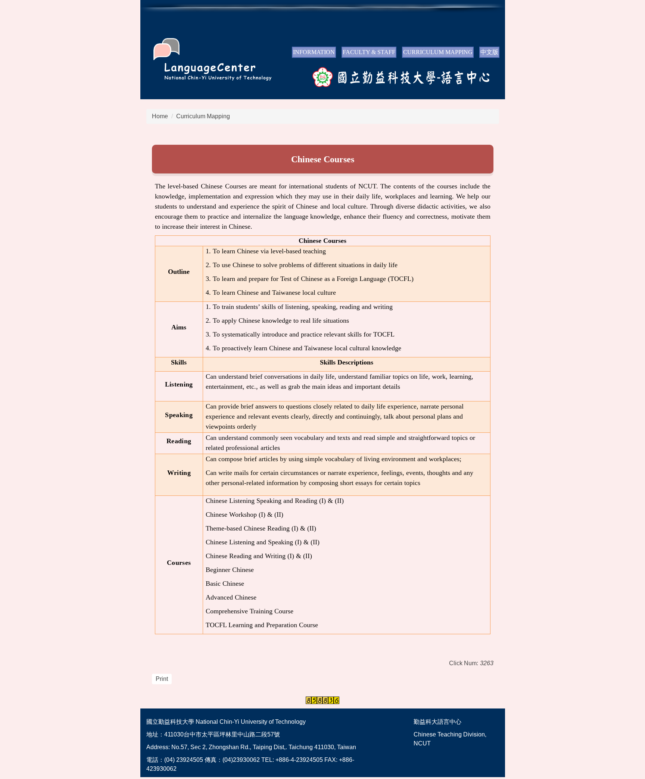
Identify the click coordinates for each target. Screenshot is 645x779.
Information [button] (314, 52)
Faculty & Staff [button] (369, 52)
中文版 (489, 52)
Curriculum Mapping (203, 116)
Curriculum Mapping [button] (438, 52)
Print (162, 679)
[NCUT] (206, 72)
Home (160, 116)
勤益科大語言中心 (437, 722)
